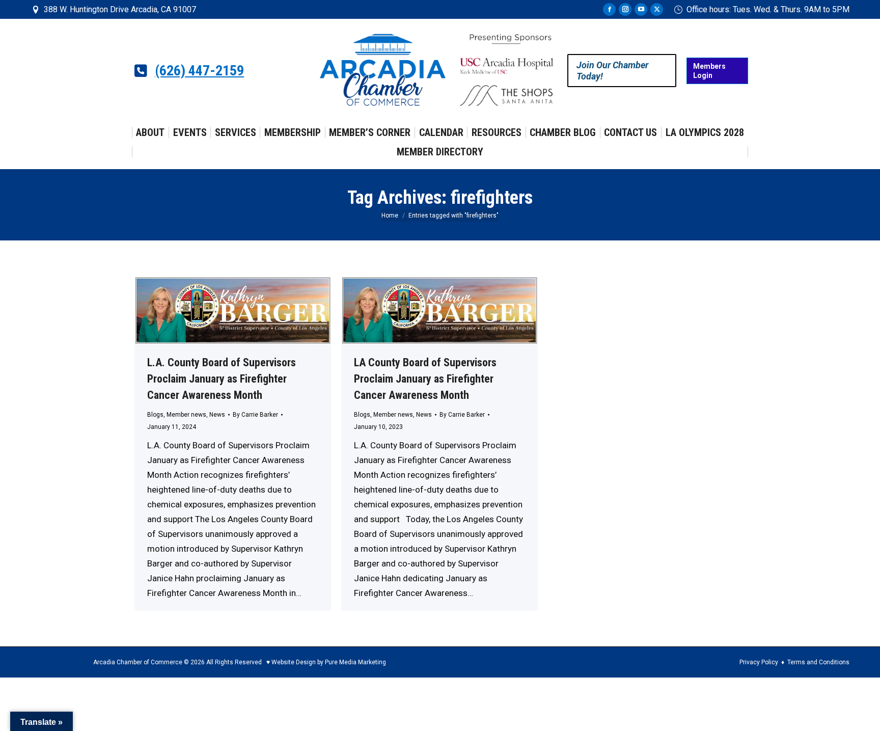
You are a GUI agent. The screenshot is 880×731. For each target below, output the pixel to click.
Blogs (155, 414)
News (217, 414)
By (255, 414)
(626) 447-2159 (199, 71)
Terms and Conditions (818, 662)
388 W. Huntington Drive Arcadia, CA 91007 (120, 9)
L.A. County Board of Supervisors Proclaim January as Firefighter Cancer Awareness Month (221, 378)
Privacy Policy (758, 662)
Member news (186, 414)
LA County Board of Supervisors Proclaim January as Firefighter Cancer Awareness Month (425, 378)
